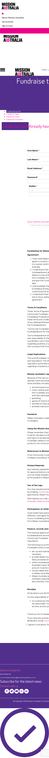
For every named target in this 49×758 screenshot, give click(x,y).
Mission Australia (34, 701)
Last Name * (33, 159)
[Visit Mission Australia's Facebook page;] (7, 691)
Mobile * (33, 186)
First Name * (33, 151)
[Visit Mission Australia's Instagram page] (21, 691)
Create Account (15, 126)
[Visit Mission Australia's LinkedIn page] (26, 691)
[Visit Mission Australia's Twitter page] (11, 691)
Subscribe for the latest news (21, 682)
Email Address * (35, 168)
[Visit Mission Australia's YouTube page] (16, 691)
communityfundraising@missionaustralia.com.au (17, 677)
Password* (32, 177)
